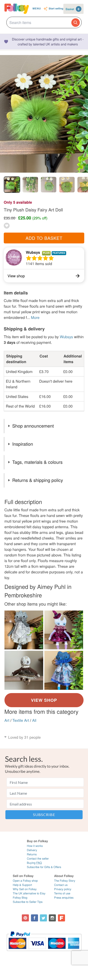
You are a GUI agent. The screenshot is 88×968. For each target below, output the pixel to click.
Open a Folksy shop (25, 881)
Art (6, 720)
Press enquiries (64, 898)
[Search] (75, 22)
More (35, 317)
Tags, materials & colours (37, 462)
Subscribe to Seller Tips (28, 902)
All (34, 720)
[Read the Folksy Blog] (61, 917)
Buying (34, 863)
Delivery (32, 850)
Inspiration (22, 444)
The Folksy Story (64, 881)
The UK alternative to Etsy (29, 893)
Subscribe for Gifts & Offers (44, 867)
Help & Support (22, 885)
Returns (32, 854)
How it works (35, 846)
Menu (37, 8)
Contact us (61, 885)
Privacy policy (62, 889)
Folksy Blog (20, 898)
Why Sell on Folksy (25, 889)
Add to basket (44, 238)
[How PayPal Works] (44, 953)
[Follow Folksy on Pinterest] (25, 917)
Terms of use (62, 893)
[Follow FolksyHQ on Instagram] (52, 917)
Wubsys (33, 252)
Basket (72, 9)
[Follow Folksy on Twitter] (43, 917)
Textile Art (20, 720)
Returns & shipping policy (37, 480)
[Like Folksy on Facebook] (34, 917)
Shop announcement (33, 426)
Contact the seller (38, 859)
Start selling (56, 8)
